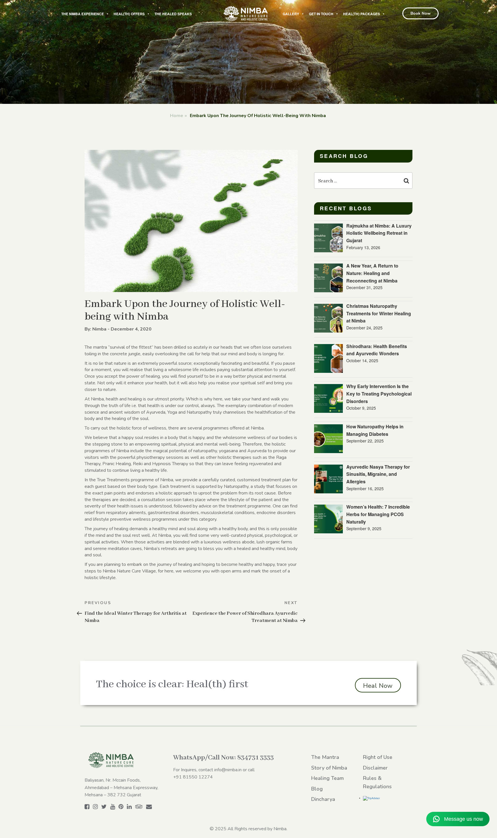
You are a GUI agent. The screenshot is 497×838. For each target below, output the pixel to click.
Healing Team (327, 778)
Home (176, 115)
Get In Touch (321, 13)
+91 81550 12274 (193, 777)
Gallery (291, 13)
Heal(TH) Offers (129, 13)
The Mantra (325, 757)
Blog (317, 788)
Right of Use (377, 757)
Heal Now (378, 686)
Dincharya (323, 799)
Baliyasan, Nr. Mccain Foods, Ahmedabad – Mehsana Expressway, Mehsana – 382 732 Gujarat (121, 787)
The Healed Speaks (173, 13)
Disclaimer (375, 767)
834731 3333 (255, 757)
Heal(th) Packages (361, 13)
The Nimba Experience (82, 13)
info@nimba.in (228, 770)
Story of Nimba (329, 767)
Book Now (420, 13)
